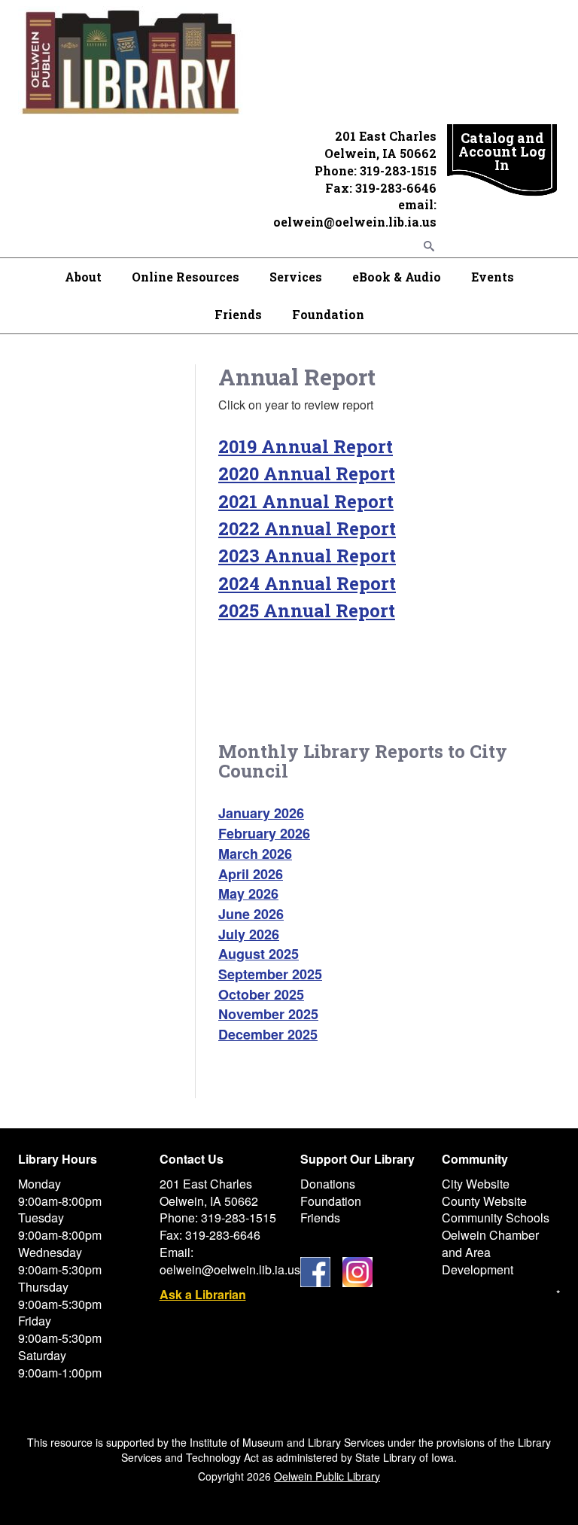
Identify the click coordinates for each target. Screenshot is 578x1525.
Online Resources (185, 277)
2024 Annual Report (307, 583)
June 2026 (251, 914)
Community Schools (495, 1217)
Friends (238, 314)
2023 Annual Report (307, 555)
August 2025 (258, 953)
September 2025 (270, 974)
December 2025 (268, 1034)
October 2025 (261, 994)
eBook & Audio (396, 277)
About (83, 277)
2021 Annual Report (306, 501)
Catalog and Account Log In (502, 151)
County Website (484, 1201)
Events (492, 277)
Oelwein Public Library (327, 1476)
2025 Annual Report (306, 610)
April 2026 (250, 874)
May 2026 (248, 893)
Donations (327, 1183)
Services (295, 277)
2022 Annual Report (307, 528)
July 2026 (248, 934)
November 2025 (268, 1014)
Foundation (328, 314)
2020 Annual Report (306, 473)
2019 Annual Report (305, 446)
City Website (476, 1183)
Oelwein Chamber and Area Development (490, 1252)
